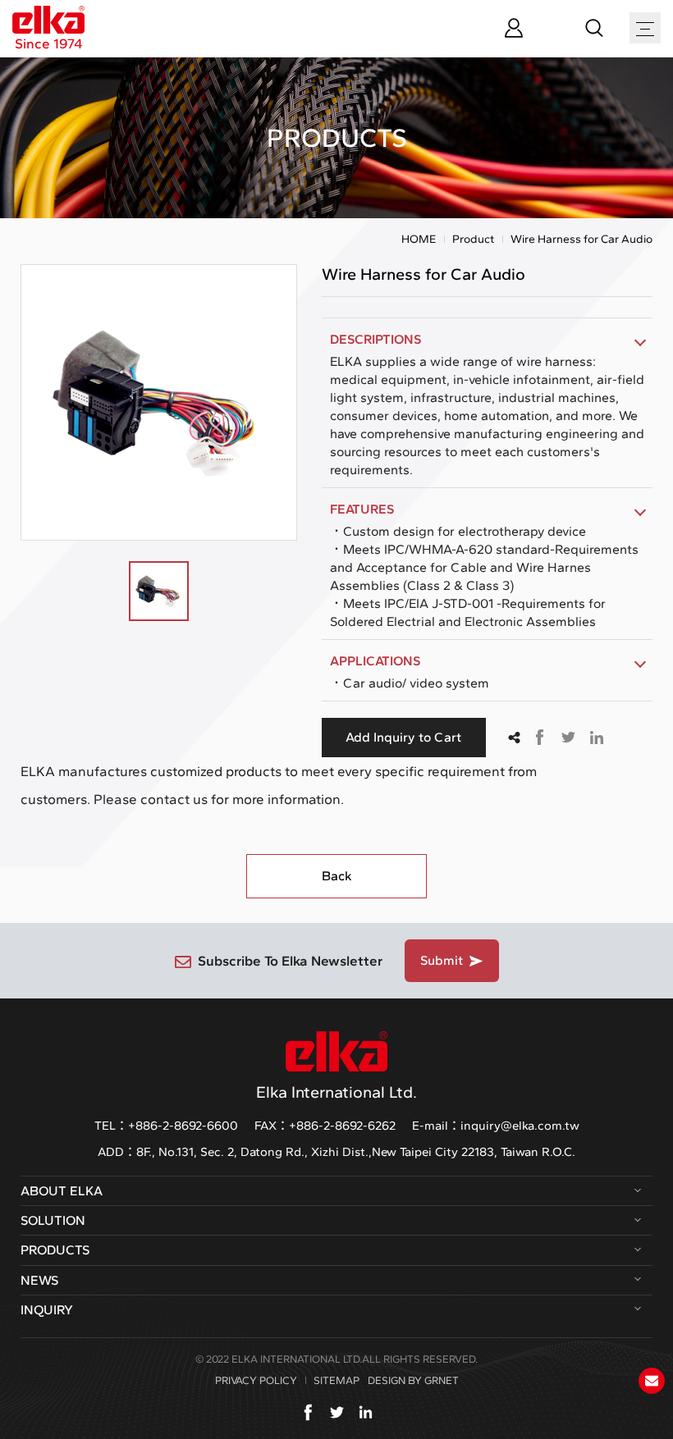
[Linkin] (365, 1412)
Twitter (568, 737)
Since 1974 (49, 43)
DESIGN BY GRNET (413, 1380)
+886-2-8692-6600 (183, 1125)
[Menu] (645, 28)
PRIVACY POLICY (256, 1380)
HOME (418, 239)
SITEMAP (336, 1380)
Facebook (539, 737)
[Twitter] (337, 1412)
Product (473, 239)
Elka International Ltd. (336, 1092)
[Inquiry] (652, 1381)
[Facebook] (308, 1412)
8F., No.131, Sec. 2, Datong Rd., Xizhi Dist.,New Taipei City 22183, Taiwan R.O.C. (355, 1151)
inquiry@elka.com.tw (519, 1125)
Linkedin (596, 737)
